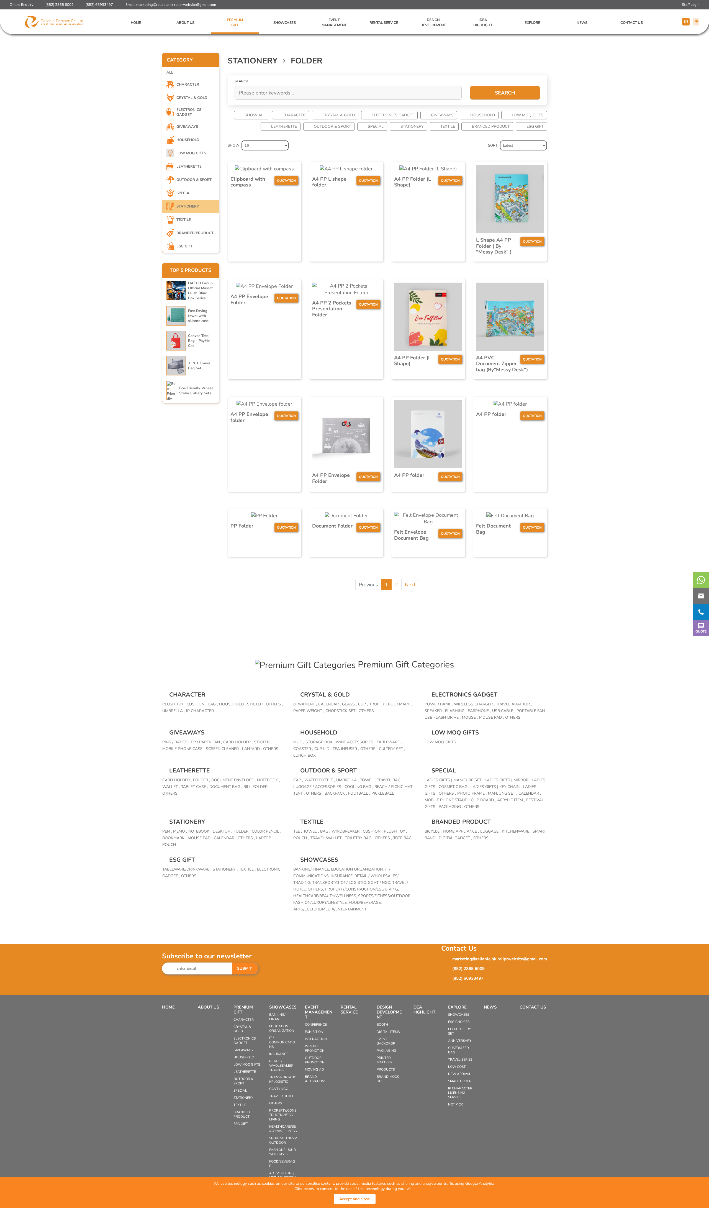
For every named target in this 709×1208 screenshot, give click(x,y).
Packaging (386, 1050)
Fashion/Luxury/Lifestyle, (321, 902)
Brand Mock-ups (388, 1078)
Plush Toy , (173, 704)
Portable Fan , (532, 710)
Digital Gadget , (455, 838)
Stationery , (225, 869)
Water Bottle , (319, 780)
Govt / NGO (278, 1089)
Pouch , (301, 838)
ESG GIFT (534, 126)
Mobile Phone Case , (183, 748)
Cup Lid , (322, 748)
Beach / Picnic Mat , (394, 786)
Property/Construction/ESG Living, (362, 889)
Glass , (349, 704)
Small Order (459, 1081)
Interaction (316, 1039)
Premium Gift (235, 22)
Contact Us (631, 22)
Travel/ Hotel (281, 1096)
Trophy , (378, 704)
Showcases (284, 22)
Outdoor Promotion (315, 1060)
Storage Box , (319, 742)
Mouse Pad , (491, 717)
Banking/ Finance (277, 1016)
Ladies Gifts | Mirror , (507, 780)
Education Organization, (358, 869)
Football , (359, 793)
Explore (532, 22)
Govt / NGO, (380, 882)
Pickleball (382, 793)
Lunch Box (304, 755)
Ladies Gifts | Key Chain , (496, 786)
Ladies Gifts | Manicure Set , (454, 780)
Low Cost (457, 1066)
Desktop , (222, 831)
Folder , (201, 780)
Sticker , (255, 704)
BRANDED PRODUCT (491, 126)
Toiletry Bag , (359, 838)
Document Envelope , (233, 780)
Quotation (286, 180)
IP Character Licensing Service (460, 1092)
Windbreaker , (346, 831)
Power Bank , (439, 704)
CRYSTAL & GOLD (338, 115)
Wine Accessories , (355, 742)
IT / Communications (282, 1042)
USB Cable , (503, 710)
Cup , (363, 704)
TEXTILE (447, 126)
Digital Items (388, 1032)
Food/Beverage (282, 1163)
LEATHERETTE (284, 126)
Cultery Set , (392, 748)
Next (410, 584)
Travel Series (460, 1059)
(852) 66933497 (99, 4)
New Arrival (459, 1074)
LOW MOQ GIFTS (527, 115)
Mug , (298, 742)
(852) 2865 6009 (59, 4)
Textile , (247, 869)
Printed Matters (384, 1060)
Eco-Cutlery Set (459, 1031)
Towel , (368, 780)
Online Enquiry (22, 4)
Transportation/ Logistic (282, 1079)
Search (505, 92)
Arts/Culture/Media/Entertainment (329, 909)
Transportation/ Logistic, (340, 882)
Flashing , (455, 710)
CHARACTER (293, 115)
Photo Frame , (472, 793)
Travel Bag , (389, 780)
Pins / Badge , (175, 742)
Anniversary (459, 1040)
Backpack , (336, 793)
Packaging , (451, 806)
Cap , (298, 780)
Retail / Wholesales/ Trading (281, 1065)
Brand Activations (315, 1078)
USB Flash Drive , (443, 717)
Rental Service (383, 22)
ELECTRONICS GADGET (393, 115)
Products (386, 1069)
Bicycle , (433, 831)
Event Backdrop (386, 1041)
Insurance (278, 1054)
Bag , (213, 704)
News (582, 22)
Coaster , (303, 748)
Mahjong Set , (502, 793)
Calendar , (329, 704)
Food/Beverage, (365, 902)
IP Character (200, 710)
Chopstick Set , (341, 710)
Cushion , (196, 704)
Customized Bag (458, 1050)
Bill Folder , (256, 786)
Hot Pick (455, 1104)
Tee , (297, 831)
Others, (316, 889)
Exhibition (314, 1032)
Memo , (180, 831)
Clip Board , (483, 800)
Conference (316, 1024)
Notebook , (268, 780)
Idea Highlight (482, 22)
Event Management (334, 22)
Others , (274, 704)
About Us (185, 22)
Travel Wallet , (326, 838)
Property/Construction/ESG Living (282, 1115)
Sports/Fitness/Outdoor (283, 1140)
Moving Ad (314, 1069)
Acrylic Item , (511, 800)
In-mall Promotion (315, 1048)
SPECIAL (376, 126)
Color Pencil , (266, 831)
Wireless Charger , (474, 704)
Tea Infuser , (346, 748)
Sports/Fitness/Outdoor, (384, 896)
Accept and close (354, 1199)
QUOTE (701, 631)
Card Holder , (238, 742)
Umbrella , (173, 710)
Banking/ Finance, (312, 869)
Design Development (433, 22)
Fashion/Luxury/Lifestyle (282, 1152)
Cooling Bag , (359, 786)
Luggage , (490, 831)
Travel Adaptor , (514, 704)
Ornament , (305, 704)
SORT (493, 145)
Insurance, (342, 876)
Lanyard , (252, 748)
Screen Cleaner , (223, 748)
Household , (232, 704)
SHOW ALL (255, 115)
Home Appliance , (461, 831)
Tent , (299, 793)
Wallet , (171, 786)
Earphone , (479, 710)
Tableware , (389, 742)
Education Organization (281, 1028)
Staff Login (690, 4)
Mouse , (470, 717)
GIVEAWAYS (442, 115)
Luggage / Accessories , (318, 786)
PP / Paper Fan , (206, 742)
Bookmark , (400, 704)
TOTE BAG (402, 838)
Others (366, 710)
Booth (382, 1024)
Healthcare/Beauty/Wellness (283, 1128)
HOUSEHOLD (482, 115)
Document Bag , (225, 786)
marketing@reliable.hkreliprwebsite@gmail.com (176, 4)
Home (136, 22)
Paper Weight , (308, 710)
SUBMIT (244, 968)
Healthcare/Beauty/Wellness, (325, 896)
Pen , (167, 831)
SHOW (233, 145)
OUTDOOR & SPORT (332, 126)
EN (686, 21)
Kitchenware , (516, 831)
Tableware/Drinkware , (186, 869)
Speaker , (434, 710)
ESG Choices (458, 1022)
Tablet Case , (194, 786)
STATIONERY (411, 126)
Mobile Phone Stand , (447, 800)
